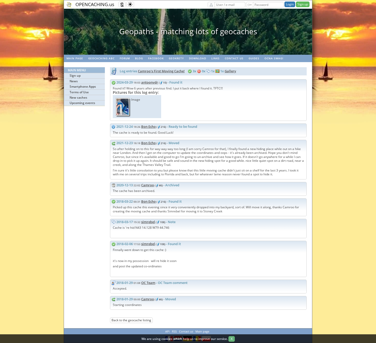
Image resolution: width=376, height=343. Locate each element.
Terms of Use (79, 92)
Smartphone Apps (83, 86)
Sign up (302, 4)
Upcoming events (82, 103)
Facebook (156, 58)
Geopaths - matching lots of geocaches (188, 31)
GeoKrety (176, 58)
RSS (174, 331)
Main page (75, 58)
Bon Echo (148, 126)
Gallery (230, 71)
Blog (139, 58)
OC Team (148, 282)
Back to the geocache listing (131, 320)
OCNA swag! (273, 58)
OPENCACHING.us (94, 4)
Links (215, 58)
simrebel (148, 222)
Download (197, 58)
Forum (125, 58)
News (74, 81)
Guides (254, 58)
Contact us (234, 58)
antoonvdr (149, 82)
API (167, 331)
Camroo (147, 185)
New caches (78, 97)
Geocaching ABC (101, 58)
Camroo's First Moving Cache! (161, 71)
